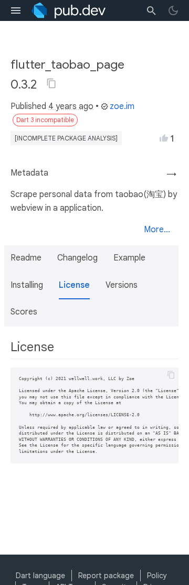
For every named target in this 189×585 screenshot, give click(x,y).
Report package (106, 575)
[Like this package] (164, 138)
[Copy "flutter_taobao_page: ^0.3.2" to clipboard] (51, 83)
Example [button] (129, 258)
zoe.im (122, 106)
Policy (157, 575)
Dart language (40, 575)
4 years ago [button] (70, 106)
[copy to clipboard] (171, 375)
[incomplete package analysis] (66, 138)
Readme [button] (25, 258)
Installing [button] (26, 285)
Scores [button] (23, 312)
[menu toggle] (15, 10)
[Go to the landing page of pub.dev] (69, 10)
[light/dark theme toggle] (173, 10)
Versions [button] (122, 285)
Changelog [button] (77, 258)
